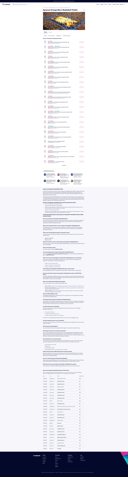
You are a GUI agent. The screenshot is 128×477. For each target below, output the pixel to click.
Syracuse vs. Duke (48, 239)
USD (122, 4)
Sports (105, 4)
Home (44, 7)
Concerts (109, 4)
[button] (45, 36)
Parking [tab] (50, 32)
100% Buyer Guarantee (68, 1)
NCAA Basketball (52, 7)
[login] (125, 4)
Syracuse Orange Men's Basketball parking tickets (58, 253)
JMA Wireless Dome (59, 249)
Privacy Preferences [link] (90, 472)
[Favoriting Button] (84, 10)
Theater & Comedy (115, 4)
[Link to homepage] (6, 4)
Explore (97, 4)
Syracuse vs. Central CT (49, 238)
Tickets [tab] (45, 32)
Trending (101, 4)
